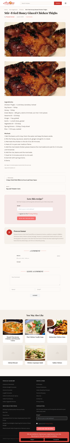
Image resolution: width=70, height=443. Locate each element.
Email (18, 205)
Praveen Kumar (10, 17)
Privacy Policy (32, 214)
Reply (58, 255)
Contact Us (39, 399)
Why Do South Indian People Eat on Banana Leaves (16, 428)
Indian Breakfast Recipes (43, 390)
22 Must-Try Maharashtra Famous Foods (13, 409)
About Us (38, 396)
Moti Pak (5, 412)
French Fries (6, 415)
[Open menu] (65, 3)
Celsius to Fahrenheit (8, 384)
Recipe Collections (41, 387)
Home (6, 9)
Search (58, 3)
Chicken (21, 9)
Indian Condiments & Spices (10, 396)
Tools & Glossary (41, 393)
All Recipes (39, 384)
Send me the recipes (26, 218)
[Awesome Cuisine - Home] (10, 3)
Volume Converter (7, 390)
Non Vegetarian (13, 9)
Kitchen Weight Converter (9, 387)
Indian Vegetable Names (9, 401)
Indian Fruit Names (8, 399)
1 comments (29, 17)
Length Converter (7, 393)
